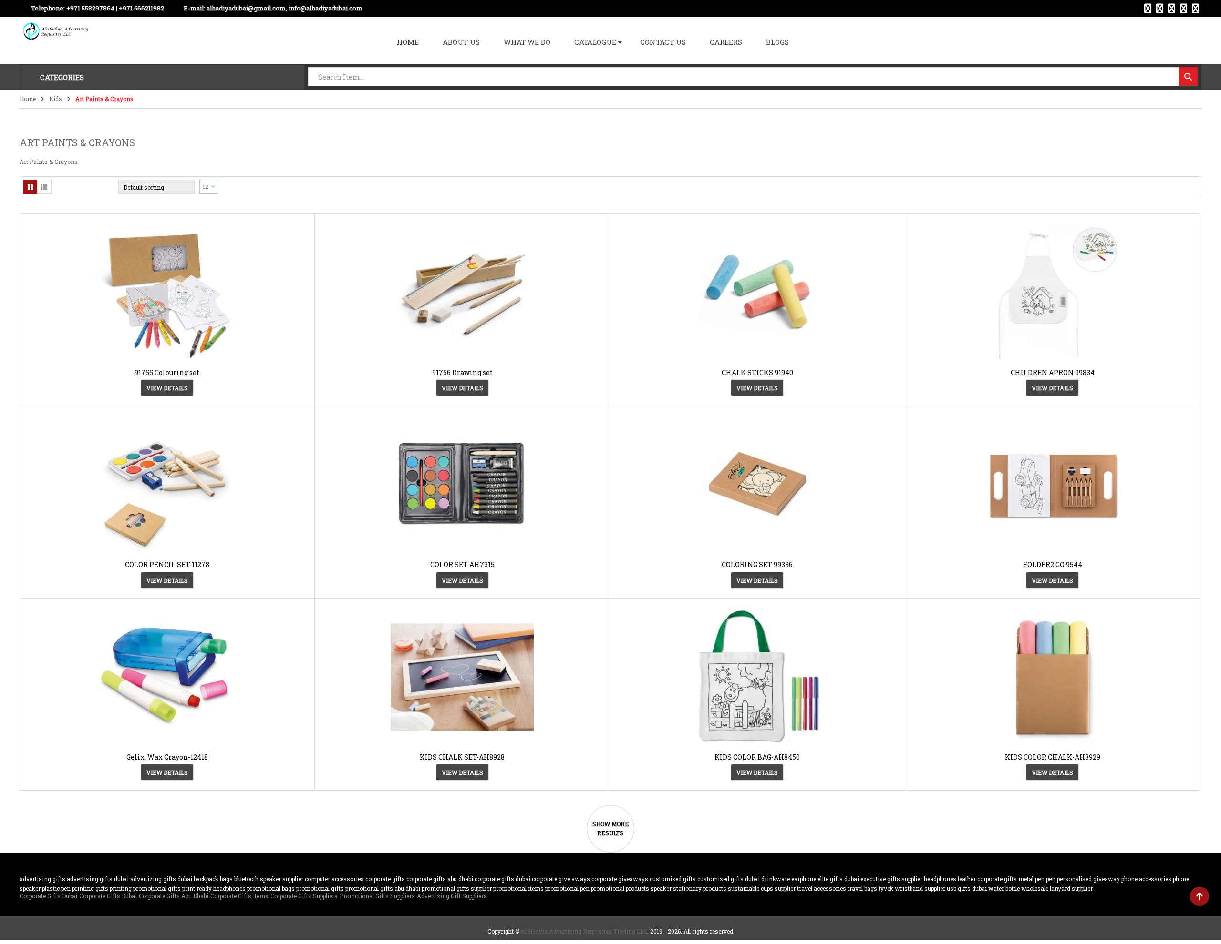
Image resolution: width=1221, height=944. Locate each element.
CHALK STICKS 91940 (757, 372)
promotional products (620, 888)
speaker (661, 888)
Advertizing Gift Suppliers (452, 896)
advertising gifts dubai (98, 879)
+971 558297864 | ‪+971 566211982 (115, 8)
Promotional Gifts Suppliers (377, 896)
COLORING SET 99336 (757, 564)
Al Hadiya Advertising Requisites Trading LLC (584, 931)
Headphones (940, 879)
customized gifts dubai (728, 879)
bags (226, 879)
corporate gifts (385, 879)
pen (1050, 879)
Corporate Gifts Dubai (48, 896)
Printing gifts (90, 888)
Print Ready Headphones (214, 888)
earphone (803, 879)
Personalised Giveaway (1088, 879)
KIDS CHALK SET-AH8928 (462, 757)
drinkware (775, 879)
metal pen (1031, 879)
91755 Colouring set (167, 372)
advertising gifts (42, 879)
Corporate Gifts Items (239, 896)
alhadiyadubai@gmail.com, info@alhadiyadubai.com (284, 8)
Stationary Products (699, 888)
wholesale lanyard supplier (1057, 888)
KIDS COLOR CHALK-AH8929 (1052, 757)
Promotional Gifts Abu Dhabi (382, 888)
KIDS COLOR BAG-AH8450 (757, 757)
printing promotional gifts (145, 888)
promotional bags (271, 888)
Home (28, 98)
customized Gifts (673, 879)
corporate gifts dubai (502, 879)
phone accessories (1146, 879)
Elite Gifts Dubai (838, 879)
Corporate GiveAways (619, 879)
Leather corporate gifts (987, 879)
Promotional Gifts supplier (457, 888)
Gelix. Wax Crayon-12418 (167, 757)
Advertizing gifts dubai (161, 879)
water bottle (1004, 888)
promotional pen (567, 888)
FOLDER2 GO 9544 (1052, 564)
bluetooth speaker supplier (268, 879)
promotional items (518, 888)
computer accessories (334, 879)
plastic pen (56, 888)
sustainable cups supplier (762, 888)
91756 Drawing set (462, 372)
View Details (167, 388)
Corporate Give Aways (561, 879)
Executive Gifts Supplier (891, 879)
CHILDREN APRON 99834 (1053, 372)
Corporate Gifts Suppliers (304, 896)
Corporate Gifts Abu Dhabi (439, 879)
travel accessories (821, 888)
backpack (206, 879)
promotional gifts (320, 888)
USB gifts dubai (967, 888)
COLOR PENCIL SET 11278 (167, 564)
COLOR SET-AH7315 (462, 564)
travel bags (862, 888)
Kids (55, 98)
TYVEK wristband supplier (912, 888)
